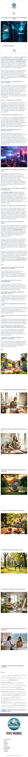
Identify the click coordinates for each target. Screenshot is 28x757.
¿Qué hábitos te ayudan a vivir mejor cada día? (13, 589)
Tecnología (3, 709)
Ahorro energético (4, 675)
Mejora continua (14, 700)
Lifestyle (6, 743)
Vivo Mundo (7, 739)
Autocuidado (23, 675)
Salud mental (18, 705)
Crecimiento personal (19, 684)
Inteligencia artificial (15, 699)
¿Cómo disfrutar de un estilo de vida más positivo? (14, 389)
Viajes (5, 745)
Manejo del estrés (6, 700)
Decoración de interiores (14, 685)
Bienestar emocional (9, 681)
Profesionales (7, 748)
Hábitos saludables (13, 695)
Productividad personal (14, 703)
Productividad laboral (5, 703)
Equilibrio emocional (16, 691)
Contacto (6, 751)
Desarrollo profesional (11, 687)
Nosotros (6, 749)
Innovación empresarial (7, 697)
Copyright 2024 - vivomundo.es (14, 755)
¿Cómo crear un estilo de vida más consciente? (13, 510)
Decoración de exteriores (5, 685)
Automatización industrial (7, 678)
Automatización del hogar (5, 676)
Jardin (5, 742)
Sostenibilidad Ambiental (11, 707)
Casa (5, 740)
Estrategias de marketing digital (13, 693)
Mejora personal (20, 700)
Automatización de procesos (15, 676)
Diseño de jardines (11, 689)
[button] (14, 13)
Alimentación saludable (13, 675)
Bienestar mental (15, 682)
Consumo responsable (9, 684)
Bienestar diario (6, 680)
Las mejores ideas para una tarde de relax (11, 549)
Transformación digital (20, 707)
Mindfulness (5, 702)
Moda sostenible (12, 702)
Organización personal (21, 702)
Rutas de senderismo (8, 705)
